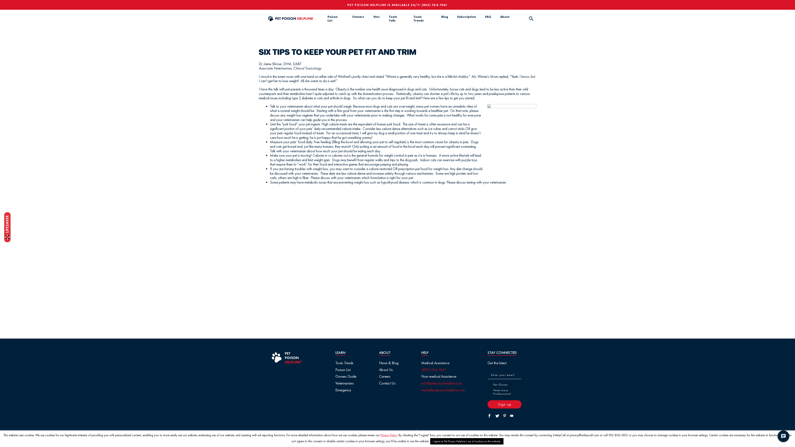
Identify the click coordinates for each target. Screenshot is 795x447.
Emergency (343, 390)
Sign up (504, 404)
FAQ (488, 17)
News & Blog (389, 362)
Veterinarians (344, 383)
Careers (384, 376)
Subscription (466, 17)
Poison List (333, 19)
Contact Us (387, 383)
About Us (386, 369)
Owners (358, 17)
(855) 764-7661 (435, 5)
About (505, 17)
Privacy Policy (389, 435)
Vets (376, 17)
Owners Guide (346, 376)
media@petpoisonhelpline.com (443, 390)
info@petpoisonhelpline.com (441, 383)
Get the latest (497, 362)
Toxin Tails (393, 19)
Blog (444, 17)
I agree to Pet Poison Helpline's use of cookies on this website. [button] (467, 441)
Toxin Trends (418, 19)
